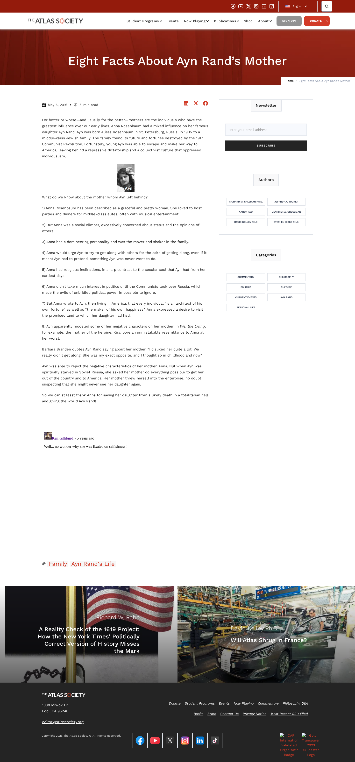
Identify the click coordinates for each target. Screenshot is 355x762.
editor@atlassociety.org (63, 722)
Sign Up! (289, 20)
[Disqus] (125, 490)
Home (289, 81)
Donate (316, 20)
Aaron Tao (246, 211)
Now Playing (195, 21)
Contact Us (229, 714)
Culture (286, 287)
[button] (298, 6)
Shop (248, 21)
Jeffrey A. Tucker (286, 201)
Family (58, 564)
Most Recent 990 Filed (289, 714)
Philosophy (286, 277)
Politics (246, 287)
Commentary (245, 277)
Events (172, 21)
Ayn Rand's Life (93, 564)
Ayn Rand (286, 297)
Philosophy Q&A (295, 703)
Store (211, 714)
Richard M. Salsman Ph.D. (246, 201)
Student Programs (143, 21)
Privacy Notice (254, 714)
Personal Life (246, 307)
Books (198, 714)
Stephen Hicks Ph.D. (286, 222)
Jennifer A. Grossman (286, 211)
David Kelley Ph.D (245, 222)
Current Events (245, 297)
